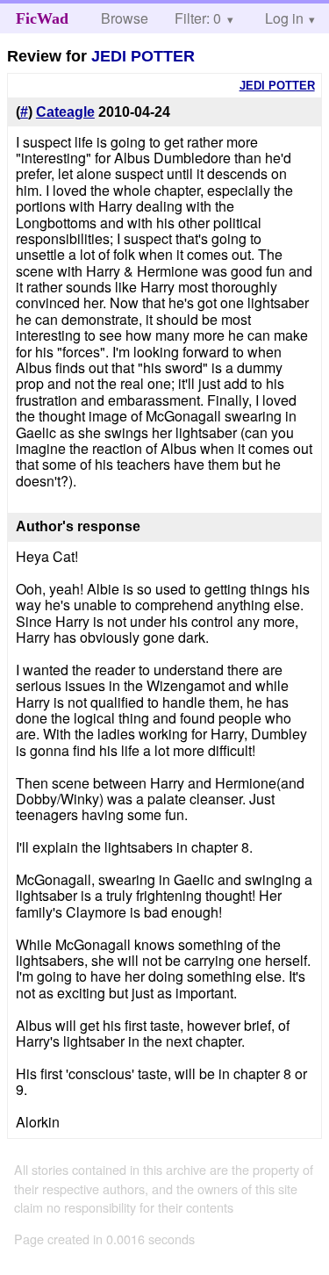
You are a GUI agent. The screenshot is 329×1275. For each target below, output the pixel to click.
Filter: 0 (198, 18)
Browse (124, 18)
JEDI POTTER (143, 56)
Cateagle (65, 111)
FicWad (42, 18)
